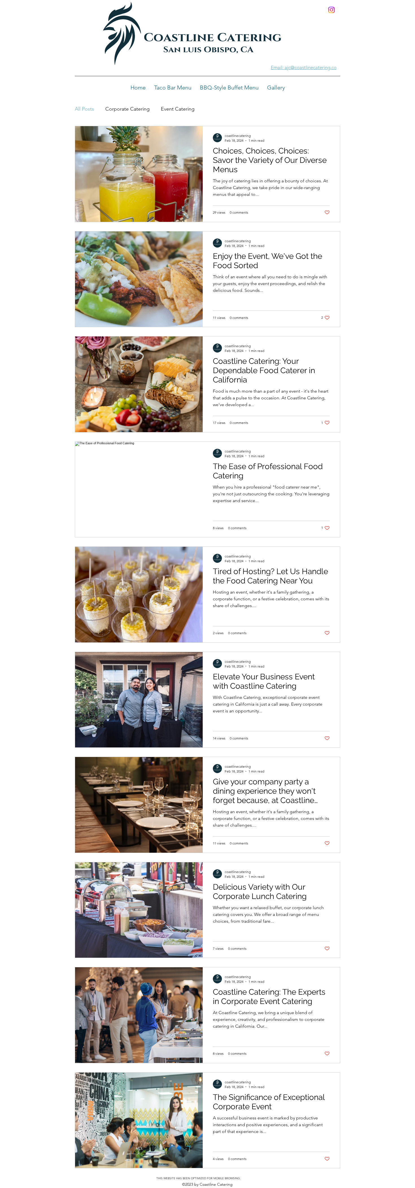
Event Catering (178, 109)
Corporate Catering (127, 109)
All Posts (84, 109)
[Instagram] (331, 10)
